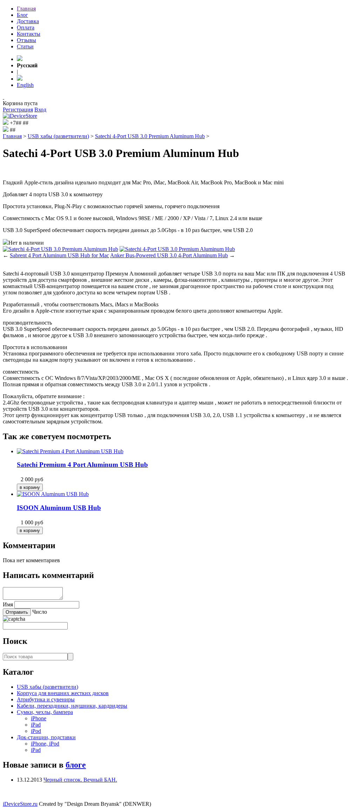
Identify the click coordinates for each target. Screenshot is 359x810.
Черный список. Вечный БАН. (80, 780)
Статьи (25, 46)
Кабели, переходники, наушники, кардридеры (72, 706)
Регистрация (18, 110)
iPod (36, 731)
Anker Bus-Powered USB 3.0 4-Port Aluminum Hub (169, 255)
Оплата (25, 27)
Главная (26, 9)
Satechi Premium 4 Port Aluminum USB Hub (82, 464)
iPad (36, 725)
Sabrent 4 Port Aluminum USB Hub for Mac (59, 255)
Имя (8, 604)
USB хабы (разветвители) (58, 136)
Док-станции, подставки (46, 737)
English (25, 85)
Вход (40, 110)
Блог (22, 15)
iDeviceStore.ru (20, 804)
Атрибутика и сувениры (46, 699)
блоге (76, 764)
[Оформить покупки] (3, 97)
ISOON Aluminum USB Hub (59, 507)
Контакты (28, 34)
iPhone (38, 718)
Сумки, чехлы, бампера (45, 712)
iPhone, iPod (45, 744)
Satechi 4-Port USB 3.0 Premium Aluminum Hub (150, 136)
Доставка (28, 21)
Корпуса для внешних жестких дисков (63, 693)
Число (39, 612)
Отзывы (26, 40)
